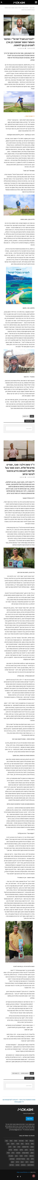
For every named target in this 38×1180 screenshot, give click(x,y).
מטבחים (16, 1150)
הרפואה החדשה (24, 1073)
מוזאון (26, 1150)
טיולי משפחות (25, 1147)
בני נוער (27, 1144)
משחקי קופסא (25, 1153)
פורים (32, 1159)
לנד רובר (32, 1150)
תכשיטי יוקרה (30, 1165)
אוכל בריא (21, 1141)
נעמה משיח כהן (21, 48)
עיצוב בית (11, 1156)
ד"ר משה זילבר (15, 1073)
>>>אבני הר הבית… (29, 116)
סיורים (26, 1156)
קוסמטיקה (12, 1159)
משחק (32, 1153)
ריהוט (27, 1162)
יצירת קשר (29, 1119)
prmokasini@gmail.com (15, 1130)
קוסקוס (32, 1162)
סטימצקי (32, 1156)
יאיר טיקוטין (25, 416)
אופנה (15, 1141)
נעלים (13, 1153)
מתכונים (18, 1153)
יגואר (14, 1147)
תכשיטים (23, 1165)
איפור (11, 1141)
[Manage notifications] (33, 1175)
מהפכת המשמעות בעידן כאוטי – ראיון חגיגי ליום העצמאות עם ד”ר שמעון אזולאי (19, 1101)
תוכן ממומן (22, 477)
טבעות (32, 1147)
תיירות (17, 1162)
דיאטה (12, 1144)
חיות (8, 1144)
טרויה (19, 1147)
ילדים (10, 1147)
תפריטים (12, 1165)
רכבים (22, 1162)
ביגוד (6, 1141)
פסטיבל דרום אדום (21, 1159)
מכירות (10, 1150)
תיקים (12, 1162)
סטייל (8, 1153)
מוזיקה (21, 1150)
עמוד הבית (32, 7)
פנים (28, 1159)
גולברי (17, 1144)
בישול (32, 1144)
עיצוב (16, 1156)
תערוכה (17, 1165)
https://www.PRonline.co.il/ (23, 1172)
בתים (22, 1144)
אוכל (27, 1141)
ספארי (21, 1156)
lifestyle (32, 1141)
